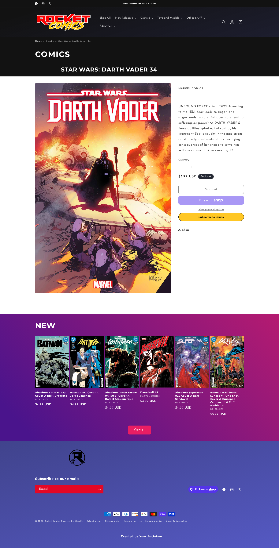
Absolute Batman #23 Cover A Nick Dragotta (51, 394)
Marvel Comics (190, 88)
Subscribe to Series (211, 216)
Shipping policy (153, 521)
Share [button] (186, 230)
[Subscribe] (99, 489)
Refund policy (94, 521)
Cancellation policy (176, 521)
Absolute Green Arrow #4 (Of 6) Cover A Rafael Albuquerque (121, 396)
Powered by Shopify (72, 521)
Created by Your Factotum (141, 536)
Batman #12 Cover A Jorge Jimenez (84, 394)
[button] (125, 18)
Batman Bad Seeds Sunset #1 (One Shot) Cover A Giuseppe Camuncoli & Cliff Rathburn (225, 399)
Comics (50, 41)
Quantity (183, 160)
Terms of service (133, 521)
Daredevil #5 (149, 392)
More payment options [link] (211, 209)
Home (38, 41)
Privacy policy (113, 521)
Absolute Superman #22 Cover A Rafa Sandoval (189, 396)
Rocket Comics (52, 521)
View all (140, 430)
